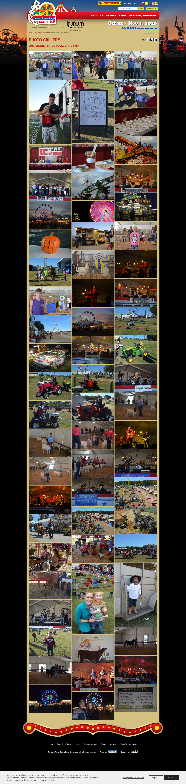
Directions (127, 3)
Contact (103, 744)
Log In (135, 3)
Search (140, 8)
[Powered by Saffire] (134, 752)
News (122, 15)
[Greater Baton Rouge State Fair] (43, 14)
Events (111, 15)
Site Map (113, 744)
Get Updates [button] (152, 8)
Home (30, 32)
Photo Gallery (43, 32)
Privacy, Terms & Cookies (128, 744)
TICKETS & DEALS (109, 3)
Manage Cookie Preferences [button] (133, 778)
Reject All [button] (155, 778)
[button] (148, 39)
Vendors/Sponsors (142, 15)
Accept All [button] (171, 778)
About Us (97, 15)
